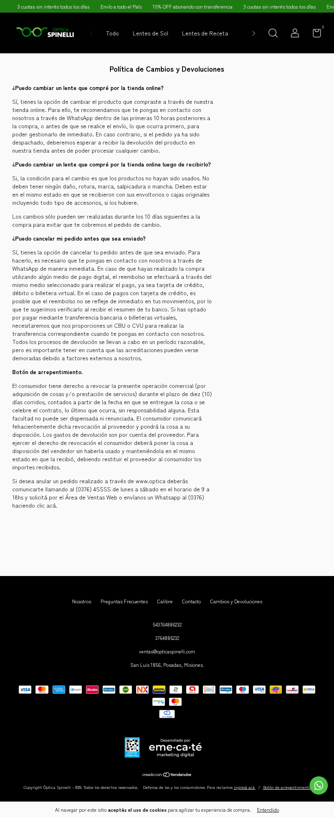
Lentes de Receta (205, 33)
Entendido (268, 809)
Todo (112, 33)
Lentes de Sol (150, 33)
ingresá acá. (244, 787)
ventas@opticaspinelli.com (167, 651)
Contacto (191, 601)
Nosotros (81, 601)
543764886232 (167, 624)
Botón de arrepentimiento (287, 787)
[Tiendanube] (167, 775)
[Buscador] (273, 34)
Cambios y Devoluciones (236, 601)
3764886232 (167, 637)
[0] (314, 34)
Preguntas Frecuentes (124, 601)
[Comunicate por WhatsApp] (319, 785)
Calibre (165, 601)
